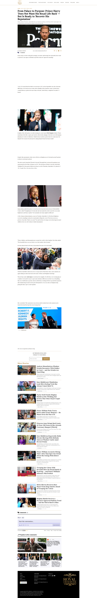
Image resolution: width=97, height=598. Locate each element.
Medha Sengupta (41, 378)
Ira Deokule (40, 448)
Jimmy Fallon (21, 209)
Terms (21, 578)
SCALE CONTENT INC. (40, 591)
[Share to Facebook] (54, 51)
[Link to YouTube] (54, 576)
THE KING (67, 2)
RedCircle (23, 330)
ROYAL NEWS (56, 2)
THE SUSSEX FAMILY (33, 2)
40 (39, 133)
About (21, 573)
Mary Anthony (40, 406)
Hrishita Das (40, 432)
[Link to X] (50, 576)
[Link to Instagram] (52, 576)
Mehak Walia (40, 391)
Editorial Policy (22, 579)
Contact (21, 575)
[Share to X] (56, 51)
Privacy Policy (22, 576)
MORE (77, 2)
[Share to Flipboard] (58, 51)
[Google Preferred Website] (23, 583)
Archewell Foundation (52, 162)
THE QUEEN (72, 2)
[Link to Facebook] (49, 576)
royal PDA (29, 280)
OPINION (62, 2)
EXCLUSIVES (50, 2)
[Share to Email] (60, 51)
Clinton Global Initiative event (28, 216)
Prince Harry (21, 55)
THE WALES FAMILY (42, 2)
